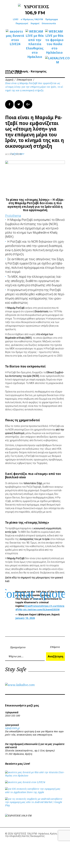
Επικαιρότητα (24, 79)
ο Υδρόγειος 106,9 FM (32, 19)
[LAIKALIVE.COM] (54, 60)
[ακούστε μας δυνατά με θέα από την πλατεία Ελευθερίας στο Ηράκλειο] (35, 775)
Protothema (13, 215)
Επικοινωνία (49, 23)
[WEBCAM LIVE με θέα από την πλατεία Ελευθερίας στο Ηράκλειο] (34, 44)
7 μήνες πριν (17, 153)
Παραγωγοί (22, 23)
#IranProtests (33, 606)
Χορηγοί (35, 23)
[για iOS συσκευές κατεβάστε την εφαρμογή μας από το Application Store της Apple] (35, 792)
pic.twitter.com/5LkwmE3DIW (41, 609)
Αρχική (9, 79)
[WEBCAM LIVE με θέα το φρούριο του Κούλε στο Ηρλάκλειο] (54, 42)
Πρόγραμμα (51, 19)
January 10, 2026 (25, 618)
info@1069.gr (12, 728)
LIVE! (15, 19)
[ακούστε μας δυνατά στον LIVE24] (15, 37)
